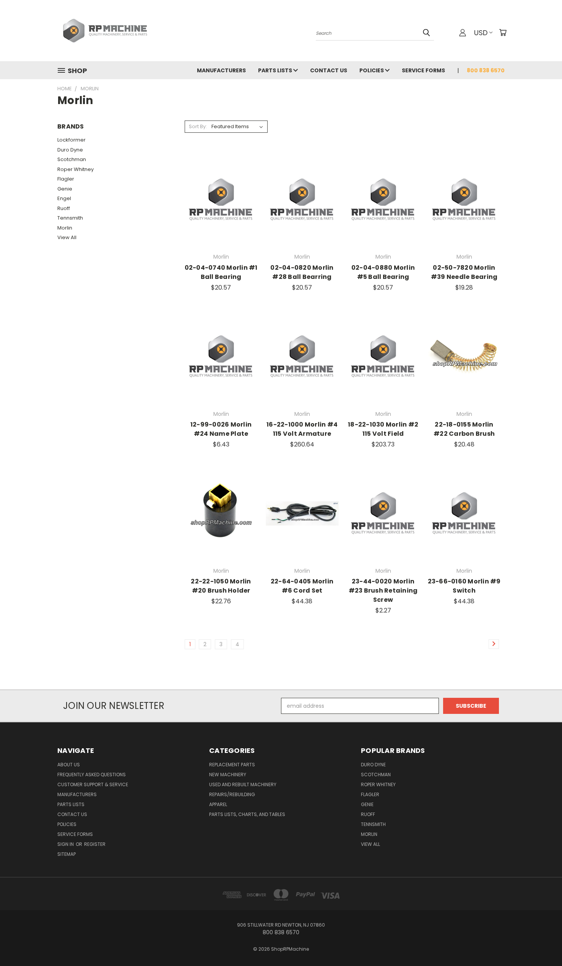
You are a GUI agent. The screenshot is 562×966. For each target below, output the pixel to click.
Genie (64, 188)
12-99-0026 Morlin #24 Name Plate (221, 429)
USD (480, 32)
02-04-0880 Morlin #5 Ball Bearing (383, 272)
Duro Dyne (70, 149)
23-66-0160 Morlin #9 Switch (464, 586)
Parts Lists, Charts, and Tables (247, 814)
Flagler (65, 178)
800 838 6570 (486, 70)
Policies (372, 70)
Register (95, 844)
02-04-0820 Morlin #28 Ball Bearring (301, 272)
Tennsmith (70, 218)
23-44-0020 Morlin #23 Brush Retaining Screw (383, 590)
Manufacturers (221, 70)
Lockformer (71, 139)
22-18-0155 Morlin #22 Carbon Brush (464, 429)
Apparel (218, 804)
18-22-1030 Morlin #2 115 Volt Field (383, 429)
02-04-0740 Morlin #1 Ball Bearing (221, 272)
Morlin (64, 227)
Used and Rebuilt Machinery (242, 784)
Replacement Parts (232, 764)
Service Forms (423, 70)
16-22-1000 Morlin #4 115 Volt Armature (302, 429)
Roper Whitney (75, 169)
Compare (218, 198)
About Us (68, 764)
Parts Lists (275, 70)
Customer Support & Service (92, 784)
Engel (64, 198)
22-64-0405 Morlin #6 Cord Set (302, 586)
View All (66, 237)
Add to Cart (221, 213)
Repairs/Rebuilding (232, 794)
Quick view (221, 184)
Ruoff (63, 208)
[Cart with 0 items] (503, 32)
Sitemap (66, 854)
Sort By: (198, 126)
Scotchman (71, 159)
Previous (542, 942)
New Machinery (227, 774)
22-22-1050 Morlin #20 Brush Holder (221, 586)
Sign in (66, 844)
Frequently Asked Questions (91, 774)
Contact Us (328, 70)
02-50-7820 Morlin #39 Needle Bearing (464, 272)
